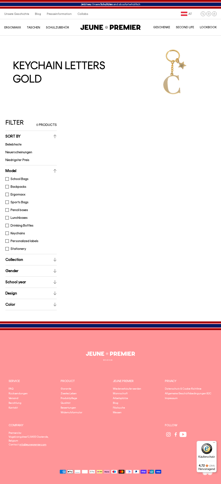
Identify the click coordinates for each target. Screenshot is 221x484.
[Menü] (214, 443)
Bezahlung (15, 402)
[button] (203, 13)
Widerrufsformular (71, 412)
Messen (117, 412)
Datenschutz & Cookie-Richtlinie (183, 388)
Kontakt (13, 407)
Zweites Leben (69, 393)
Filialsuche (119, 407)
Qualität (65, 402)
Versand (13, 398)
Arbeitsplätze (120, 398)
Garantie (66, 388)
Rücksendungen (18, 393)
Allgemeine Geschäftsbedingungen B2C (188, 393)
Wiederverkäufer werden (127, 388)
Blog (115, 402)
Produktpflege (69, 398)
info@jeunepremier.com (32, 444)
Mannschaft (120, 393)
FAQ (11, 388)
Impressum (171, 398)
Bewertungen (68, 407)
